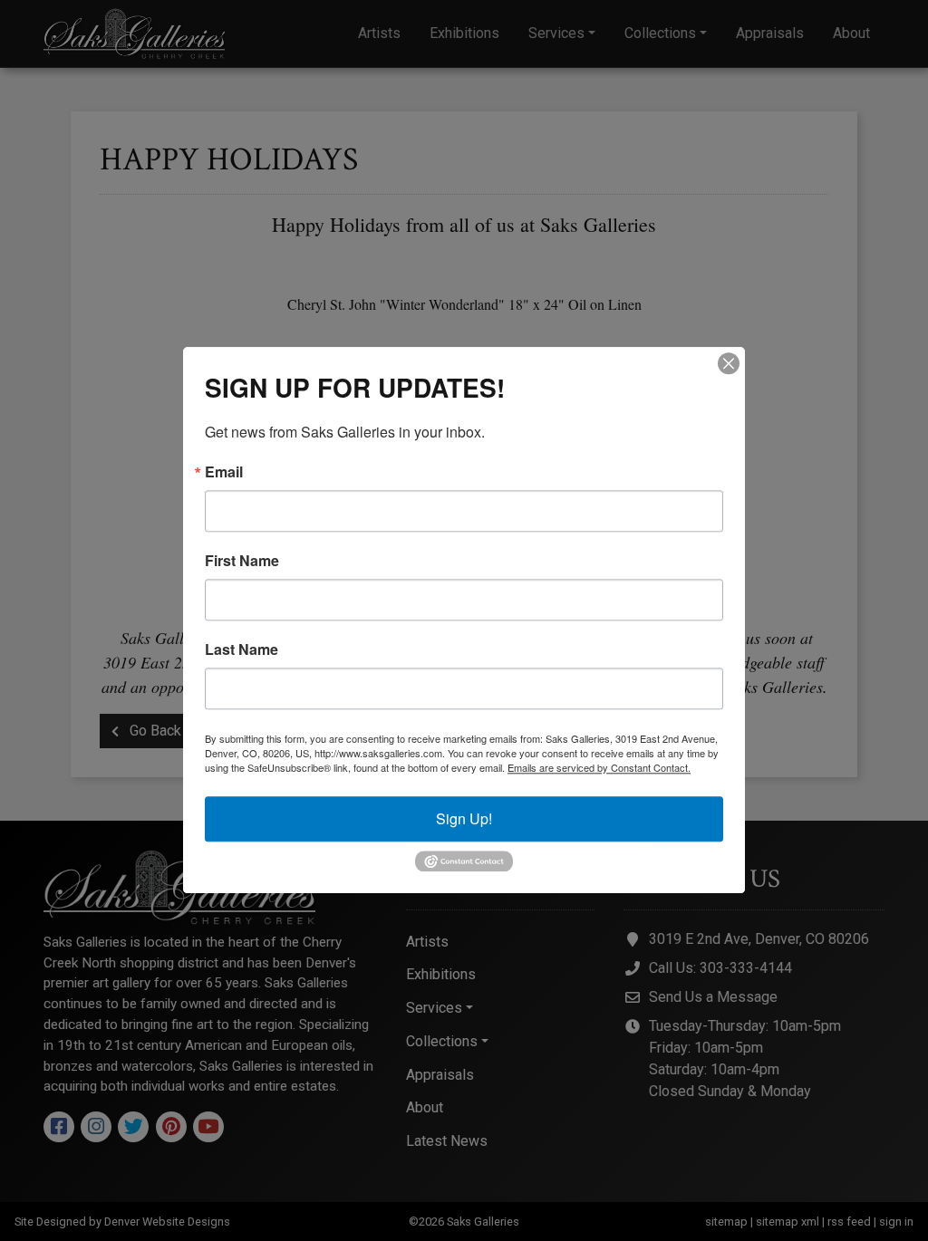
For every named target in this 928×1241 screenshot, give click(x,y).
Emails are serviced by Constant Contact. (599, 767)
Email (224, 472)
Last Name (241, 649)
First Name (242, 560)
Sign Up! (464, 818)
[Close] (729, 363)
